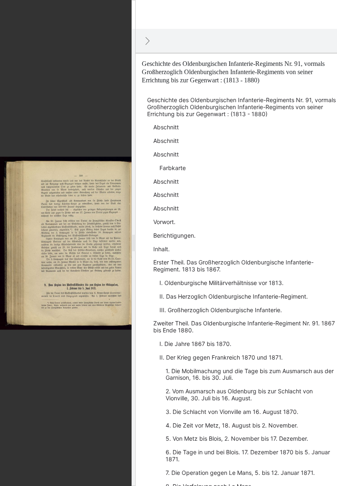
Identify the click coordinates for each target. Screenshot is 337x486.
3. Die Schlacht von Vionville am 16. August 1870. (232, 411)
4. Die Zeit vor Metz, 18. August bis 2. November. (232, 425)
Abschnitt (166, 127)
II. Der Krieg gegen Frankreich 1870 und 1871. (221, 357)
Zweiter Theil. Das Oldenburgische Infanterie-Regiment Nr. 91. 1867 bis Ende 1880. (244, 327)
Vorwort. (164, 221)
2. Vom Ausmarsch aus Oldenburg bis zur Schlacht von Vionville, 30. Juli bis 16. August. (239, 395)
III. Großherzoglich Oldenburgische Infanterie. (220, 309)
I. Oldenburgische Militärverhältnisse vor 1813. (221, 282)
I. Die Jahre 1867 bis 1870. (195, 343)
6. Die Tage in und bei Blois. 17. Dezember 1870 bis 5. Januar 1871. (248, 456)
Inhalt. (161, 248)
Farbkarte (172, 167)
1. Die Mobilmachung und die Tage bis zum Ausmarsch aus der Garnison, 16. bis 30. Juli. (250, 374)
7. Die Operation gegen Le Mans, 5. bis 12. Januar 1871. (240, 472)
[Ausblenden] (147, 41)
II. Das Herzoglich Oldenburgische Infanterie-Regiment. (233, 296)
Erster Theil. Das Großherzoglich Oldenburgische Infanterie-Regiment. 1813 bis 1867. (233, 266)
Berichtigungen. (174, 235)
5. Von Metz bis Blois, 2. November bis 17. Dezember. (237, 438)
